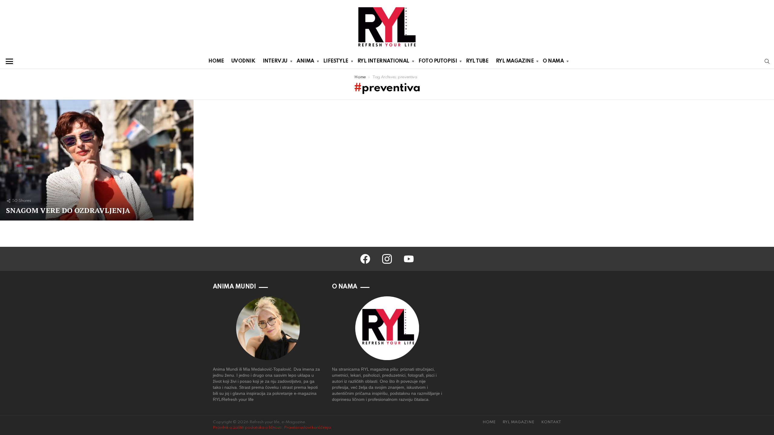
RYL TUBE (477, 61)
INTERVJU (275, 61)
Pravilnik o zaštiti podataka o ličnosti (247, 428)
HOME (216, 61)
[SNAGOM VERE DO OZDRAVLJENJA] (97, 160)
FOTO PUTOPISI (437, 61)
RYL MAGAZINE (515, 61)
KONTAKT (551, 422)
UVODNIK (243, 61)
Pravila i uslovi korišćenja (307, 428)
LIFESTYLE (335, 61)
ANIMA (305, 61)
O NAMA (553, 61)
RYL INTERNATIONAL (383, 61)
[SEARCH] (767, 61)
